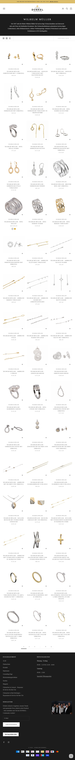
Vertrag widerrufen (11, 734)
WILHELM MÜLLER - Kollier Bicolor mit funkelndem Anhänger (14, 519)
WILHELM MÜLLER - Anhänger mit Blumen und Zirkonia (37, 446)
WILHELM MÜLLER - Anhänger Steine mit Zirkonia (61, 409)
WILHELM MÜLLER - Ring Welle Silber (13, 147)
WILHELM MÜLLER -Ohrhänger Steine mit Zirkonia (13, 446)
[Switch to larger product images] (3, 38)
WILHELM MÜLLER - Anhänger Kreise (37, 372)
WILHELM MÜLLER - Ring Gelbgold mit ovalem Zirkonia (61, 634)
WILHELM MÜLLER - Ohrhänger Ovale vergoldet (14, 186)
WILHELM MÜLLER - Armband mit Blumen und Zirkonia (13, 483)
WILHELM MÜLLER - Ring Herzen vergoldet (61, 222)
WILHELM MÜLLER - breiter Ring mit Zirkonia (61, 185)
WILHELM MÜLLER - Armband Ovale (13, 336)
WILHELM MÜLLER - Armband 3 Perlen (13, 372)
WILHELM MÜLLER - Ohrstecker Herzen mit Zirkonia (14, 262)
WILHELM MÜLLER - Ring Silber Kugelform (61, 110)
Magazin (5, 684)
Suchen (5, 680)
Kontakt (5, 667)
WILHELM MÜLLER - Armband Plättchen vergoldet (37, 261)
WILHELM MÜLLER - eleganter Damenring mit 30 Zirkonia (37, 595)
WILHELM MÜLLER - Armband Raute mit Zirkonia (61, 336)
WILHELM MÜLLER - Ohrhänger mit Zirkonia (13, 110)
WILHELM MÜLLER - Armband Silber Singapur (37, 336)
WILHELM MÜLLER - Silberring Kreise (14, 408)
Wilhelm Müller (13, 69)
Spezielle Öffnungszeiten (44, 676)
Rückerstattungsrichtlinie (10, 677)
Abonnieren (11, 724)
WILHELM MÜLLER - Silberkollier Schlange (61, 483)
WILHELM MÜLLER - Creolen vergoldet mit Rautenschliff (37, 73)
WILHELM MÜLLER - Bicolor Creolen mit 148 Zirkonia (37, 519)
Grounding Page (7, 674)
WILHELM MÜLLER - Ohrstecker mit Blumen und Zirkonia (61, 446)
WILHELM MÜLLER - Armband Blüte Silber (61, 299)
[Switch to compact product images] (10, 38)
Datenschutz (6, 664)
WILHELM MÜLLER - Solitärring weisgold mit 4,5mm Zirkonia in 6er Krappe (61, 596)
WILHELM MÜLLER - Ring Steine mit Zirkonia (37, 408)
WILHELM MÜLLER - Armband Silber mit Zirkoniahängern (37, 300)
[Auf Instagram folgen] (9, 742)
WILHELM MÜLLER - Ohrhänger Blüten (37, 147)
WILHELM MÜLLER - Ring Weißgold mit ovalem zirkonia (37, 634)
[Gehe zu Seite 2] (51, 647)
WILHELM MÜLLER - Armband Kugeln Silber (61, 261)
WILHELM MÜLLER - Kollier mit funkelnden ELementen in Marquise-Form (61, 519)
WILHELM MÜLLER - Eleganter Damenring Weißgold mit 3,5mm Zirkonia (13, 635)
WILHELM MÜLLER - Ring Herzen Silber (37, 222)
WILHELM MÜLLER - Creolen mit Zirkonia (61, 72)
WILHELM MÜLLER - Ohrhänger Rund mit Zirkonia (61, 148)
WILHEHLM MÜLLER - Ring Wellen (13, 222)
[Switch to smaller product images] (7, 38)
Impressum (6, 671)
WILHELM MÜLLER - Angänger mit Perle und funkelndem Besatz (37, 557)
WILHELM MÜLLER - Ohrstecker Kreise (61, 372)
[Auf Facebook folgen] (4, 742)
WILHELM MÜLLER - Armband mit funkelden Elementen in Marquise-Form (13, 557)
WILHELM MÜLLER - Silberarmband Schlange (37, 483)
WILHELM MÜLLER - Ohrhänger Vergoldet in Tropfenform (37, 110)
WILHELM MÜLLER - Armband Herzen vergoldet (13, 299)
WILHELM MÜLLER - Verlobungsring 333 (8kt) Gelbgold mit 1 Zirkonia (14, 595)
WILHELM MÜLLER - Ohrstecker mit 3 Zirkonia (13, 72)
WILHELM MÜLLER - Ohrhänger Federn (37, 185)
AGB (4, 661)
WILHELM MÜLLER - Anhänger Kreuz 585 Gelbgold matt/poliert (61, 557)
